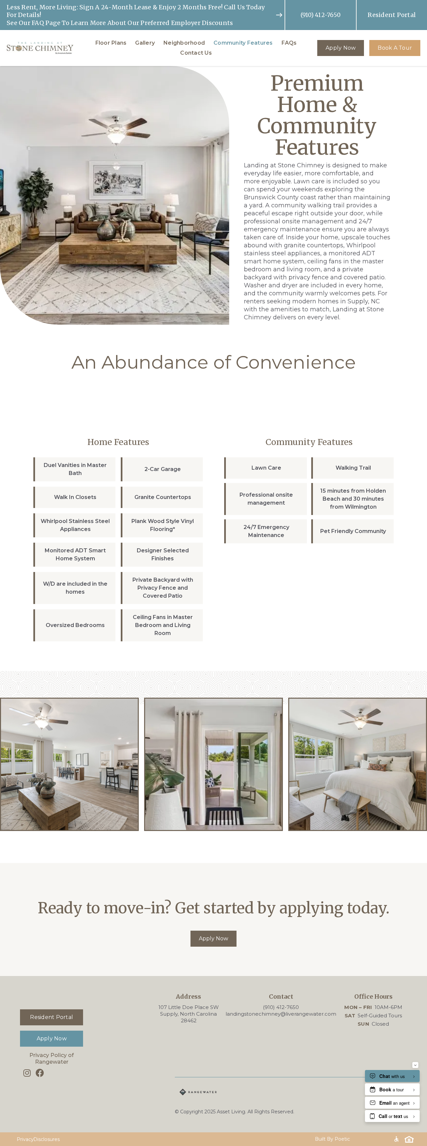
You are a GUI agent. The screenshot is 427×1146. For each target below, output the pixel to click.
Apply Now (341, 48)
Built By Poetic (332, 1139)
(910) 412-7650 (321, 15)
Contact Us (196, 53)
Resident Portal (392, 15)
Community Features (243, 43)
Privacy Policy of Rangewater (51, 1058)
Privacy (25, 1139)
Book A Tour (395, 48)
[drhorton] (234, 1092)
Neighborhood (184, 43)
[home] (40, 48)
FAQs (289, 43)
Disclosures (46, 1139)
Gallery (145, 43)
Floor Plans (111, 43)
